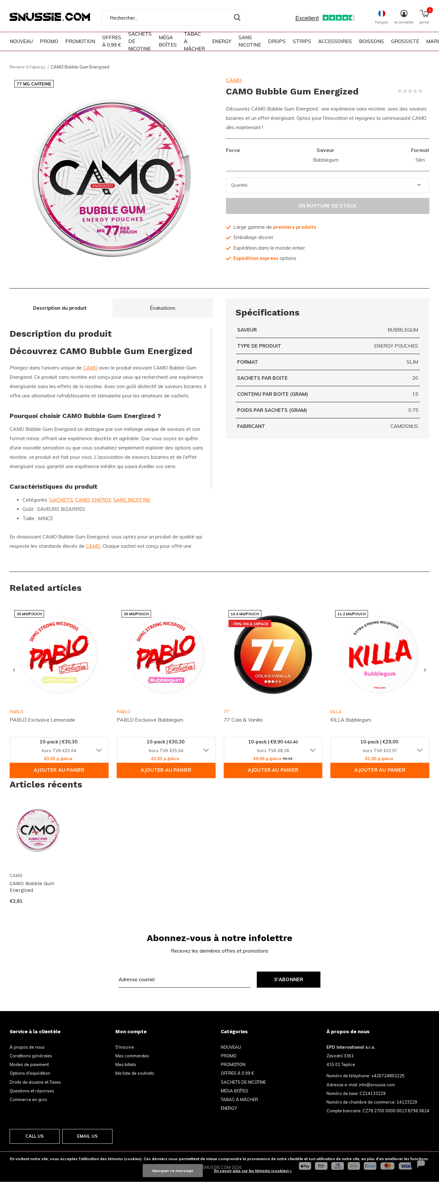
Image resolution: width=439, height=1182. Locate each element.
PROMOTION (80, 41)
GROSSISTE (405, 41)
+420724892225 (388, 1075)
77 (226, 711)
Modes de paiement (29, 1064)
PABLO (123, 711)
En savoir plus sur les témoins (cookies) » (253, 1170)
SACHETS (61, 500)
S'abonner (288, 979)
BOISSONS (371, 41)
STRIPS (302, 41)
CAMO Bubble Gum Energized (32, 887)
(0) (426, 91)
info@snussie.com (377, 1084)
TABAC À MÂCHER (194, 41)
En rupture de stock (328, 206)
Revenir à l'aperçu (27, 66)
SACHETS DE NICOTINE (140, 41)
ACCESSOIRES (335, 41)
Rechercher (237, 18)
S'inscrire (124, 1047)
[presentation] (14, 670)
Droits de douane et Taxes (35, 1082)
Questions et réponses (32, 1090)
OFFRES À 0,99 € (111, 41)
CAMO (234, 80)
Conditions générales (31, 1055)
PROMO (49, 41)
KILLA (335, 711)
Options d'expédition (30, 1073)
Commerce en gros (28, 1099)
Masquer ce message (172, 1170)
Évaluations (162, 308)
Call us (34, 1136)
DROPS (277, 41)
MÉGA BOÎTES (168, 41)
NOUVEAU (21, 41)
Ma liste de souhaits (134, 1073)
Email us (87, 1136)
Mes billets (125, 1064)
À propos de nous (27, 1047)
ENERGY (221, 41)
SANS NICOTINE (249, 41)
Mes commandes (132, 1055)
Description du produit (60, 308)
